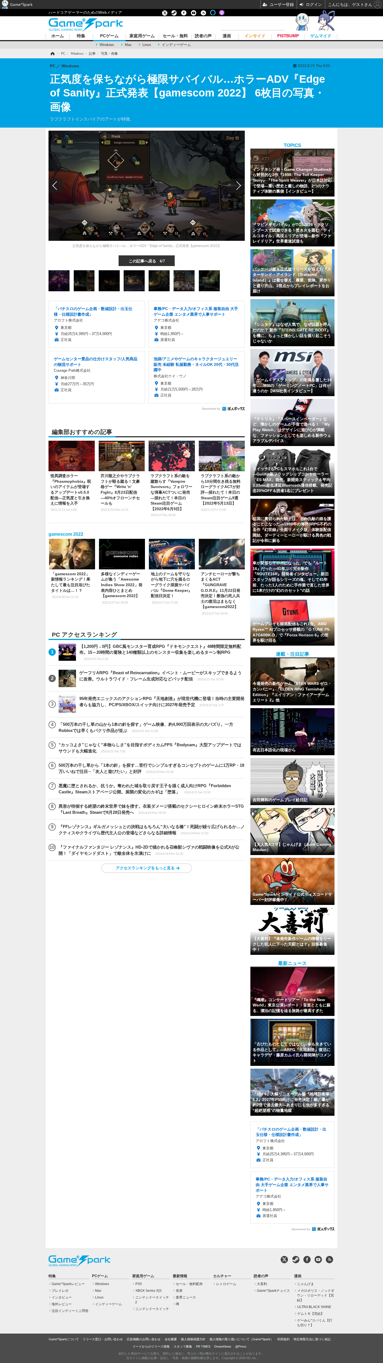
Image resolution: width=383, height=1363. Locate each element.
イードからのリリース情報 (151, 1346)
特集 (81, 36)
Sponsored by (211, 408)
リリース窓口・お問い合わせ (103, 1339)
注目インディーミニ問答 (70, 1311)
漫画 (227, 36)
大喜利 (262, 1284)
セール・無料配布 (189, 1284)
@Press (240, 1346)
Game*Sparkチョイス (273, 1291)
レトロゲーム (226, 1284)
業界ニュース (186, 1297)
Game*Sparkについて (64, 1339)
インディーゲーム (176, 45)
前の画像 (56, 186)
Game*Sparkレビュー (68, 1284)
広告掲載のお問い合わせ (144, 1339)
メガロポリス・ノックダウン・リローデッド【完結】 (315, 1295)
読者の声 (203, 36)
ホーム (57, 36)
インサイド (255, 36)
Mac (128, 45)
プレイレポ (60, 1291)
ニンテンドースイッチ (152, 1309)
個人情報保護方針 (193, 1339)
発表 (179, 1291)
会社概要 (171, 1339)
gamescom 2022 (66, 534)
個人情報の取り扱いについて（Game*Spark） (241, 1339)
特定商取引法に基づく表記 (312, 1339)
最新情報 (180, 1276)
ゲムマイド (320, 36)
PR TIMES (203, 1346)
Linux (146, 45)
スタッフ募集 (183, 1346)
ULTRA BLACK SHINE (314, 1307)
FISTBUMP (288, 36)
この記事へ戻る (147, 261)
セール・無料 (175, 36)
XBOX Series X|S (148, 1291)
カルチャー (222, 1276)
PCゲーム (109, 36)
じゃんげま (305, 1284)
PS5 (138, 1284)
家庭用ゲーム (142, 36)
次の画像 (238, 186)
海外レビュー (62, 1304)
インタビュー (62, 1297)
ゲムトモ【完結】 (310, 1314)
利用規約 (283, 1339)
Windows (107, 45)
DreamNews (222, 1346)
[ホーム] (52, 54)
